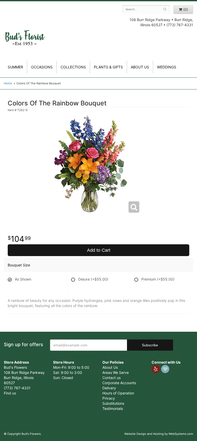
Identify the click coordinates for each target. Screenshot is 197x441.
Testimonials (112, 408)
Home (8, 83)
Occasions (42, 67)
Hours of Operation (118, 393)
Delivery (109, 388)
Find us (10, 393)
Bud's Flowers (24, 33)
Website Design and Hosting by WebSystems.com (158, 434)
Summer (15, 67)
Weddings (166, 67)
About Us (110, 367)
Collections (73, 67)
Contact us (111, 377)
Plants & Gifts (108, 67)
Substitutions (113, 403)
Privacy (108, 398)
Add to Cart (98, 250)
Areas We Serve (115, 372)
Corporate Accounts (119, 383)
